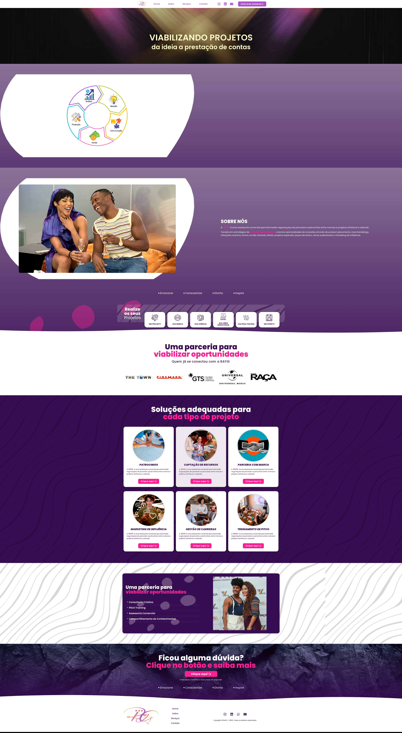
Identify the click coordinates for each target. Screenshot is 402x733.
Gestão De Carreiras (201, 529)
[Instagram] (219, 4)
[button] (97, 228)
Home (157, 4)
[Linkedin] (225, 4)
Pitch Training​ (137, 607)
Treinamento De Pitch (253, 529)
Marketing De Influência (149, 529)
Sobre (171, 4)
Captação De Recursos (201, 465)
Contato (203, 4)
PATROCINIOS (148, 465)
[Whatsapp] (238, 714)
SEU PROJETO (155, 324)
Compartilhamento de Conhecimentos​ (152, 619)
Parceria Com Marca (253, 465)
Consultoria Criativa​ (141, 602)
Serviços (186, 4)
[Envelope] (231, 4)
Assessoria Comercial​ (142, 613)
